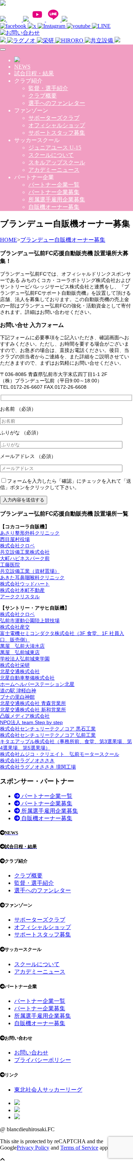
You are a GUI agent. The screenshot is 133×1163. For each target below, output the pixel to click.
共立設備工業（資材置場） (30, 571)
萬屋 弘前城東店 (20, 652)
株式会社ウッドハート (25, 584)
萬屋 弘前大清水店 (22, 646)
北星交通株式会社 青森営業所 (33, 703)
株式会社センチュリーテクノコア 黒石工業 (48, 729)
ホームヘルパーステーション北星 (37, 684)
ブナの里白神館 (17, 697)
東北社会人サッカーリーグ (48, 1090)
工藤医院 (10, 565)
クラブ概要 (42, 96)
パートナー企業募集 (53, 192)
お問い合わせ (31, 1053)
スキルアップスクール (56, 162)
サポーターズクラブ (53, 118)
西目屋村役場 (15, 539)
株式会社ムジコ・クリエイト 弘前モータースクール (59, 754)
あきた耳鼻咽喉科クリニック (32, 577)
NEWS (22, 67)
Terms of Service (79, 1148)
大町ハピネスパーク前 (25, 558)
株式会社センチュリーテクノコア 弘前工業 (48, 735)
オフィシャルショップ (56, 125)
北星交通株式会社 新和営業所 (33, 709)
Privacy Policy (33, 1148)
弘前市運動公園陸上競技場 (30, 620)
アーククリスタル (20, 596)
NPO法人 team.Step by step (31, 722)
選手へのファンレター (56, 103)
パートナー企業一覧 (53, 185)
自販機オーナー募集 (53, 207)
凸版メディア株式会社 (25, 716)
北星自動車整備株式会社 (27, 678)
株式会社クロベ (17, 545)
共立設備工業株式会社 (25, 552)
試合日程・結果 (34, 73)
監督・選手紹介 (48, 88)
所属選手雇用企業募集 (56, 199)
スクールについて (51, 155)
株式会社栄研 (15, 665)
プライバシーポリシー (42, 1060)
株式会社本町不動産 (22, 590)
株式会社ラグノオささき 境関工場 (38, 767)
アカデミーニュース (53, 170)
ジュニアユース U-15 (54, 148)
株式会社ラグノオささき (27, 760)
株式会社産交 (15, 627)
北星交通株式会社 (20, 671)
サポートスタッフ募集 (56, 133)
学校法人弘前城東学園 (25, 659)
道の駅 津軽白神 (18, 690)
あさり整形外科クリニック (30, 533)
